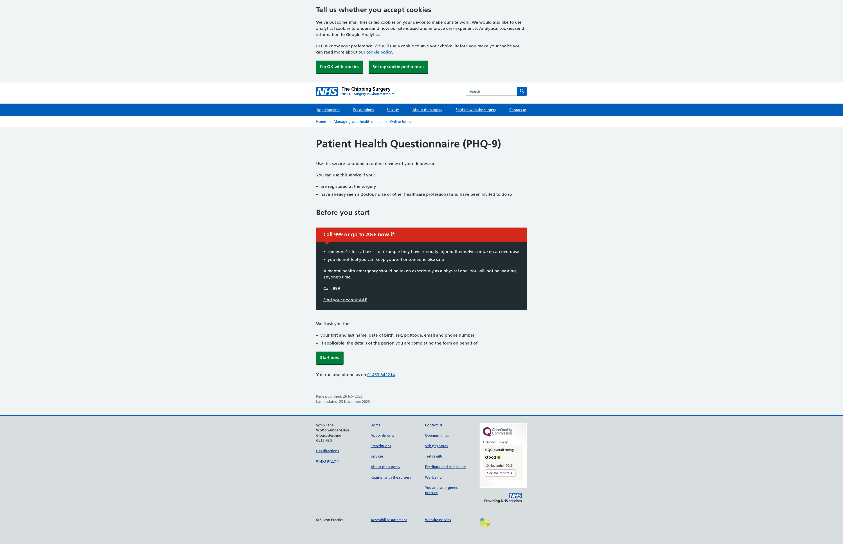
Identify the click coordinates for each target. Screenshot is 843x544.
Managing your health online (358, 121)
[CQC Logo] (497, 435)
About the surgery (427, 110)
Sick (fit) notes (436, 446)
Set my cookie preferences (398, 66)
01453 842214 (381, 374)
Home (321, 121)
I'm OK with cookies (339, 66)
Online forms (400, 121)
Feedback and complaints (445, 467)
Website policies (438, 520)
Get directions (327, 451)
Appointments (328, 110)
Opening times (437, 435)
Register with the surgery (476, 110)
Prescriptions (363, 110)
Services (393, 110)
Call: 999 (331, 288)
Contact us (517, 110)
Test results (434, 456)
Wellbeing (433, 477)
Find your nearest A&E (345, 299)
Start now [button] (330, 357)
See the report (498, 473)
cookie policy (379, 52)
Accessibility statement (389, 520)
